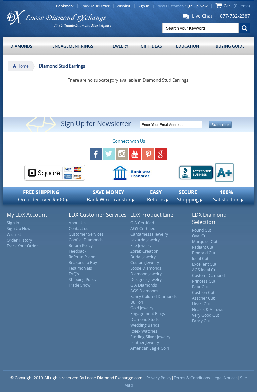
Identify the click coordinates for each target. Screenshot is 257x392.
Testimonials (80, 268)
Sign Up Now (196, 5)
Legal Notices (225, 377)
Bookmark (65, 5)
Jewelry (119, 46)
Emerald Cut (203, 252)
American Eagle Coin (149, 348)
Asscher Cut (203, 298)
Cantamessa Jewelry (149, 234)
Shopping (188, 196)
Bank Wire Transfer (109, 196)
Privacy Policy (158, 377)
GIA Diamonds (143, 285)
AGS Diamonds (144, 290)
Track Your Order (95, 5)
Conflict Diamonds (86, 239)
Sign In (143, 5)
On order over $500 (41, 196)
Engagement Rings (72, 46)
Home (23, 66)
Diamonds (21, 46)
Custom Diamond (208, 275)
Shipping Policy (82, 279)
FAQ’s (74, 273)
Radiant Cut (202, 247)
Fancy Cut (201, 320)
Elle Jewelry (140, 245)
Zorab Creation (144, 251)
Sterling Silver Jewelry (150, 336)
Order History (19, 240)
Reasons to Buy (83, 262)
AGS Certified (142, 228)
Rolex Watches (143, 331)
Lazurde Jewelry (145, 239)
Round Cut (201, 230)
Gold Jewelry (141, 307)
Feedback (77, 251)
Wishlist (123, 5)
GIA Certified (142, 222)
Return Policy (81, 245)
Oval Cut (200, 235)
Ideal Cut (200, 258)
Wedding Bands (144, 325)
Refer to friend (82, 256)
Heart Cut (201, 303)
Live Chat (200, 16)
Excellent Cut (204, 264)
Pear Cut (200, 286)
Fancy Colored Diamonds (153, 296)
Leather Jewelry (144, 342)
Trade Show (79, 285)
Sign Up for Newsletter (96, 123)
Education (187, 46)
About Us (77, 222)
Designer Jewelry (146, 279)
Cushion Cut (203, 292)
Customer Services (86, 234)
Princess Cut (203, 281)
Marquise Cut (204, 241)
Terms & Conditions (192, 377)
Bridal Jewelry (143, 256)
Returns (156, 196)
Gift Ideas (151, 46)
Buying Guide (230, 46)
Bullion (136, 302)
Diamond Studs (144, 319)
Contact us (78, 228)
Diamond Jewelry (146, 273)
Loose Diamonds (145, 268)
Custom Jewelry (144, 262)
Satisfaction (226, 196)
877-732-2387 (235, 16)
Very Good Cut (205, 315)
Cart (237, 5)
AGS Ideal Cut (205, 269)
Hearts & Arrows (207, 309)
